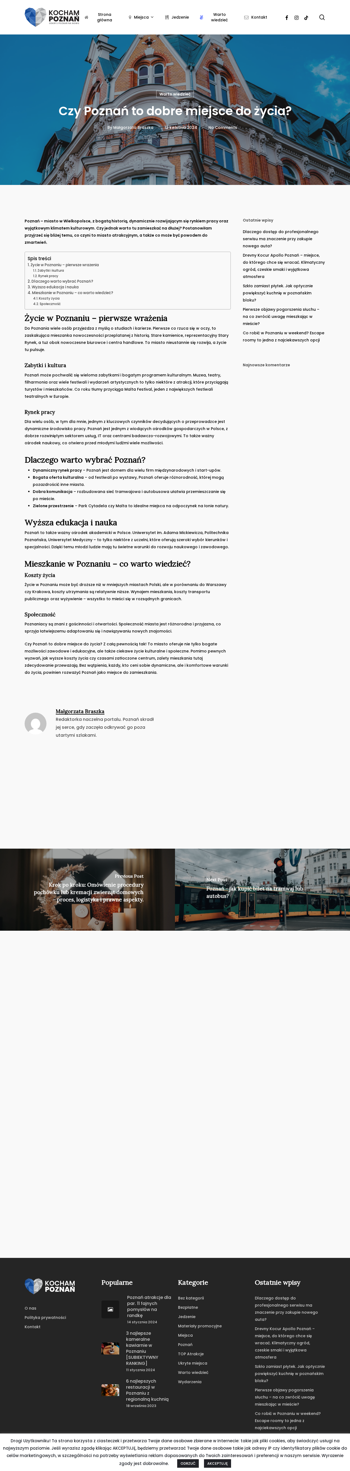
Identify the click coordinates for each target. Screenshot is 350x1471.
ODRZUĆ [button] (188, 1463)
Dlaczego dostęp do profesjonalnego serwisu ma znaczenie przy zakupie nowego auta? (281, 239)
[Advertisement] (175, 788)
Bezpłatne (188, 1307)
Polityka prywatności (45, 1317)
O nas (30, 1308)
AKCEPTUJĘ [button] (217, 1463)
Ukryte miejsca (192, 1363)
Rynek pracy (48, 276)
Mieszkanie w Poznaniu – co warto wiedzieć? (72, 292)
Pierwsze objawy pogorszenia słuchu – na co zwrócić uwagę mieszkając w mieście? (281, 316)
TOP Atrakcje (191, 1354)
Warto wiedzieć (175, 94)
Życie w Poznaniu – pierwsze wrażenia (65, 265)
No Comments (222, 127)
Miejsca (185, 1335)
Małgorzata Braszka (133, 127)
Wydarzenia (190, 1382)
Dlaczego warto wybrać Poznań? (62, 281)
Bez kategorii (191, 1298)
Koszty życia (49, 298)
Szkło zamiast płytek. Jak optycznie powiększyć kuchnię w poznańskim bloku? (278, 293)
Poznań (185, 1344)
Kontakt (32, 1327)
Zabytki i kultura (50, 270)
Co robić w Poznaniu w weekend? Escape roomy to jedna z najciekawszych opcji (283, 336)
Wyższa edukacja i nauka (55, 287)
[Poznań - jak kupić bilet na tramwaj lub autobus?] (262, 890)
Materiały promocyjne (200, 1326)
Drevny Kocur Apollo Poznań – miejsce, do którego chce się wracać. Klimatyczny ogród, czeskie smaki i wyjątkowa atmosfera (284, 266)
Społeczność (50, 303)
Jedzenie (187, 1316)
